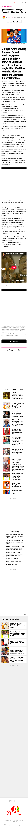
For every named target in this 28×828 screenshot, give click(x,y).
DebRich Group (5, 329)
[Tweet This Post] (11, 21)
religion (3, 335)
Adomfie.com (10, 17)
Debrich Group (5, 105)
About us (21, 820)
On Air (11, 820)
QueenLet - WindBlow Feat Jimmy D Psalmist (13, 334)
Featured (16, 820)
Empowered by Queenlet (7, 330)
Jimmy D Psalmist (19, 330)
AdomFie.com (13, 824)
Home (7, 820)
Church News (4, 327)
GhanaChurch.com (11, 286)
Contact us (14, 821)
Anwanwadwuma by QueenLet (17, 326)
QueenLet (4, 332)
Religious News (10, 335)
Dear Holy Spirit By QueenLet (16, 327)
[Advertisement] (14, 183)
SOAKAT (17, 335)
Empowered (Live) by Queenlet (18, 329)
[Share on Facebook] (8, 21)
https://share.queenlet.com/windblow (11, 242)
